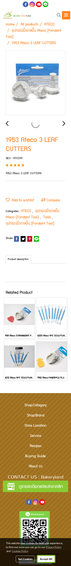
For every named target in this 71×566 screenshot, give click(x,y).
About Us (35, 466)
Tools (47, 217)
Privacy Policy (53, 547)
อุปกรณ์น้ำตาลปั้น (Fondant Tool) (30, 223)
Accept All (46, 559)
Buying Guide (35, 456)
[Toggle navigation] (66, 15)
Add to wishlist (22, 200)
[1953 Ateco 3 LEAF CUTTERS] (35, 83)
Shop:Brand (35, 415)
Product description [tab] (18, 259)
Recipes (35, 446)
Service (35, 436)
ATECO (26, 211)
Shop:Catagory (35, 405)
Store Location (35, 425)
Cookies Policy (20, 551)
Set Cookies (25, 559)
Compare (52, 200)
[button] (57, 15)
